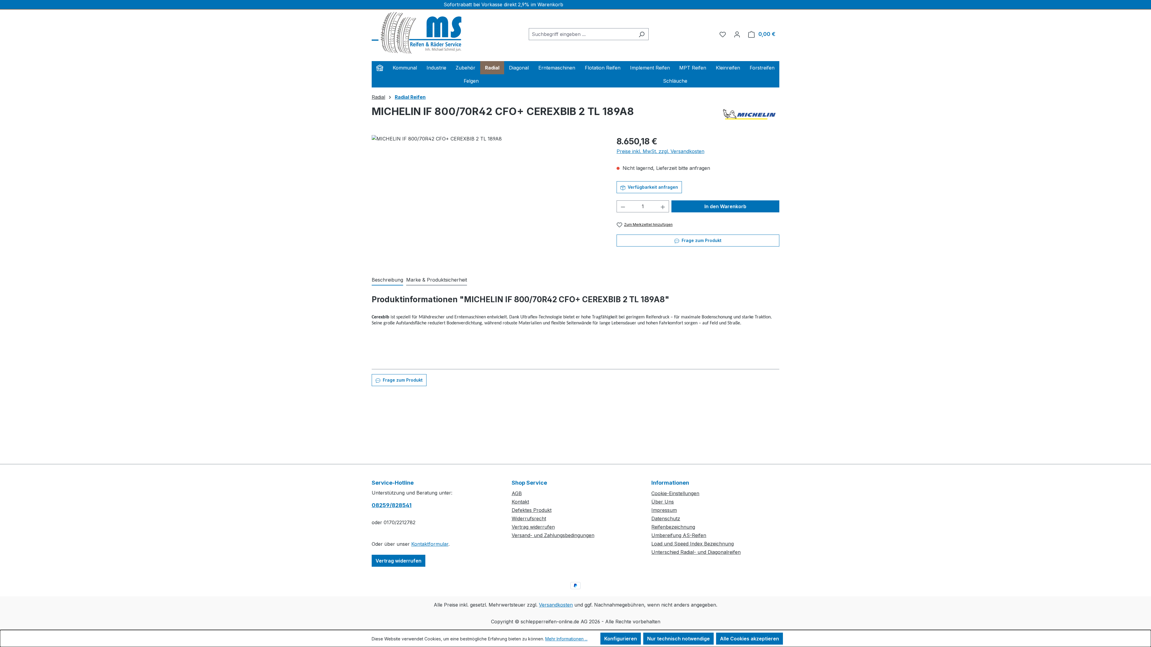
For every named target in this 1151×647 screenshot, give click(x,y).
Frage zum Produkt (700, 240)
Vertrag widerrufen (398, 561)
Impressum (664, 510)
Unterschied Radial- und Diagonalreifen (696, 552)
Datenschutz (665, 518)
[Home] (380, 67)
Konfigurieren (620, 639)
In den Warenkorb (725, 206)
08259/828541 (392, 505)
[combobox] (582, 34)
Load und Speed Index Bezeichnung (692, 544)
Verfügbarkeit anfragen (652, 187)
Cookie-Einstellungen (675, 493)
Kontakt (520, 502)
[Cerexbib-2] (488, 199)
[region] (488, 199)
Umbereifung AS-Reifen (678, 535)
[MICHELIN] (749, 114)
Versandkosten (556, 605)
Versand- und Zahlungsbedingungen (553, 535)
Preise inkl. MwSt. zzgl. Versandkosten (660, 151)
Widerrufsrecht (529, 518)
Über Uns (662, 502)
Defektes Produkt (532, 510)
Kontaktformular (429, 544)
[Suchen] (642, 34)
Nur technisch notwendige (678, 639)
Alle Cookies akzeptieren (749, 639)
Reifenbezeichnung (673, 527)
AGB (517, 493)
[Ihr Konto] (737, 34)
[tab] (387, 280)
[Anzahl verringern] (623, 206)
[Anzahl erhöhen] (663, 206)
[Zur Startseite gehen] (417, 33)
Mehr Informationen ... (566, 638)
